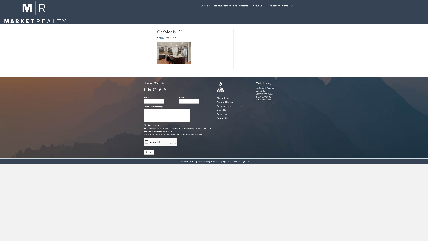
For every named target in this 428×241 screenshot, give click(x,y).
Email (182, 98)
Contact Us (287, 6)
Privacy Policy (204, 162)
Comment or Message (154, 107)
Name (147, 98)
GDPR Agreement (152, 125)
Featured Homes (225, 102)
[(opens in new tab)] (220, 86)
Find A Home (223, 98)
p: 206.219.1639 (263, 97)
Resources (272, 6)
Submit (149, 152)
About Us (257, 6)
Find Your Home (220, 6)
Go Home (205, 6)
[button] (229, 6)
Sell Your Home (240, 6)
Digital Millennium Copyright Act (235, 162)
